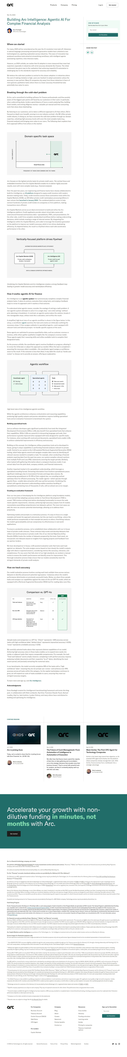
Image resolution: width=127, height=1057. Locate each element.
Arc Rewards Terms (37, 999)
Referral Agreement (76, 1044)
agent (24, 323)
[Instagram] (119, 1043)
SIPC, (82, 881)
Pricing (74, 5)
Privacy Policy (64, 1044)
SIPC (87, 984)
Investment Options (51, 949)
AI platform (29, 193)
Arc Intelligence (35, 681)
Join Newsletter (103, 35)
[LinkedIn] (116, 1043)
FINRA (77, 881)
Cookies (86, 1044)
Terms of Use (53, 1044)
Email (116, 30)
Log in (101, 5)
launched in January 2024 (28, 200)
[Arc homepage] (10, 5)
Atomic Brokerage (102, 883)
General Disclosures (42, 1044)
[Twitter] (113, 1043)
